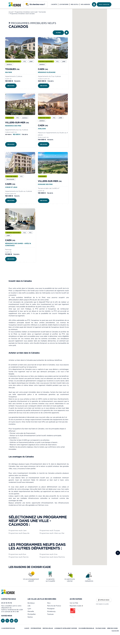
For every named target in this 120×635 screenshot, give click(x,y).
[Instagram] (16, 620)
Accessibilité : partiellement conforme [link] (65, 628)
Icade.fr (26, 628)
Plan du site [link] (115, 630)
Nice (48, 603)
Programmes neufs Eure (17, 554)
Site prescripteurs (36, 628)
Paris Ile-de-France (54, 606)
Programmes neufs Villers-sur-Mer (52, 533)
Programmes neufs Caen (18, 530)
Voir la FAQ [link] (74, 603)
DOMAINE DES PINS (45, 184)
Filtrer (58, 32)
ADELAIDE (42, 128)
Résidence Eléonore (46, 72)
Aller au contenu (7, 1)
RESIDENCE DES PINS (13, 126)
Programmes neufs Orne (48, 554)
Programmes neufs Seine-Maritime (52, 557)
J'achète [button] (54, 4)
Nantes (30, 617)
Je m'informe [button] (63, 4)
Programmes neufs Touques (50, 530)
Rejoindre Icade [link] (76, 606)
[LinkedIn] (12, 620)
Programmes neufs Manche (18, 557)
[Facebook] (3, 620)
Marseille (31, 611)
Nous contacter (104, 4)
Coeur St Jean (11, 187)
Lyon (29, 609)
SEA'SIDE (8, 72)
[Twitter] (7, 620)
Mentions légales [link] (48, 628)
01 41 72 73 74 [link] (6, 603)
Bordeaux (31, 603)
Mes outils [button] (74, 4)
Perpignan (51, 609)
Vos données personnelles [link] (86, 628)
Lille (29, 606)
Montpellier (32, 614)
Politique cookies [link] (101, 628)
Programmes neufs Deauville (19, 533)
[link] (15, 4)
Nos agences (85, 4)
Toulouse (50, 614)
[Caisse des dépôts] (75, 618)
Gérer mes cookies (112, 628)
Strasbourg (51, 611)
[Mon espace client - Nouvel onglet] (94, 4)
